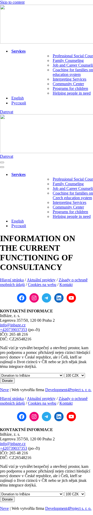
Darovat (6, 112)
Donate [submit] (7, 381)
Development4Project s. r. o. (68, 390)
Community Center (68, 84)
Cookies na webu (42, 284)
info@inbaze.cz (13, 325)
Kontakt (66, 284)
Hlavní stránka (12, 280)
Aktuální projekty (41, 280)
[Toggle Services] (90, 175)
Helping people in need (72, 93)
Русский (18, 103)
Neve (4, 390)
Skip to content (12, 2)
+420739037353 (13, 329)
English (17, 98)
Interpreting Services (69, 79)
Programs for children (70, 88)
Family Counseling (68, 60)
